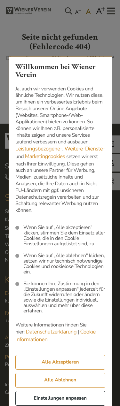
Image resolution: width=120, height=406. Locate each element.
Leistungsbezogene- (38, 149)
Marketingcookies (45, 156)
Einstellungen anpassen (60, 398)
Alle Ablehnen (60, 380)
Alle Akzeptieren (60, 362)
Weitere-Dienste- (84, 149)
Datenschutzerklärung (51, 332)
